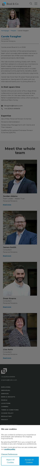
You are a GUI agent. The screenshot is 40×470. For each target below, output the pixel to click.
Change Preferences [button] (9, 454)
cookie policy (9, 449)
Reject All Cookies (10, 461)
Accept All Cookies (29, 461)
